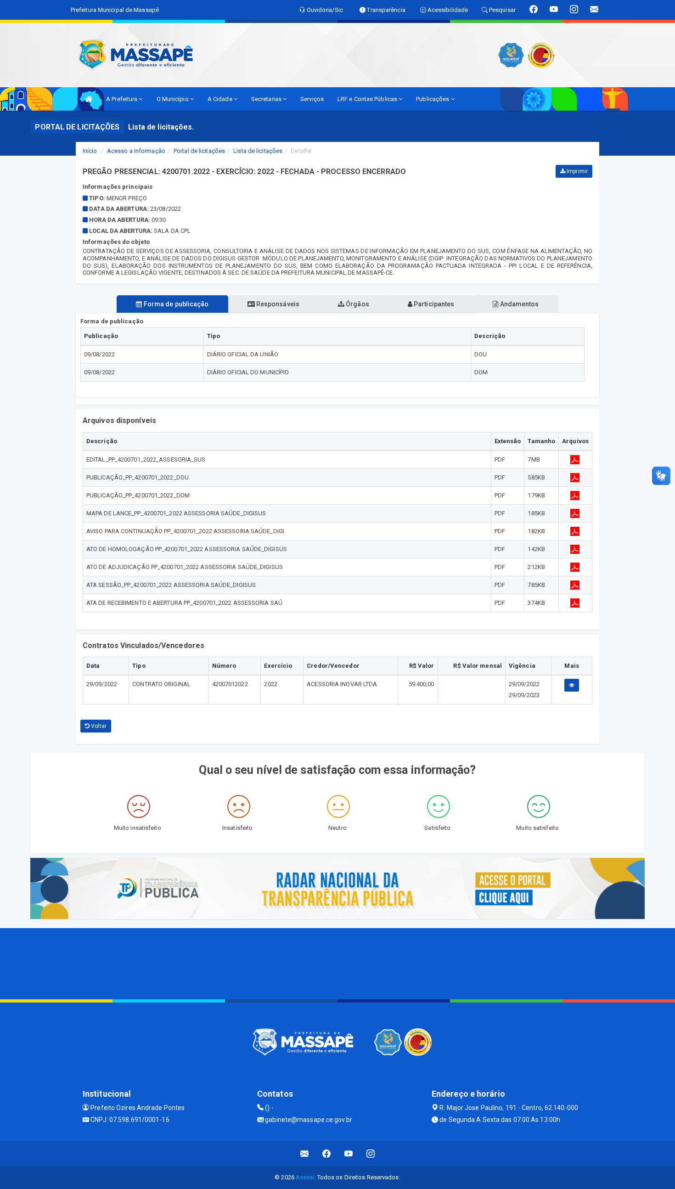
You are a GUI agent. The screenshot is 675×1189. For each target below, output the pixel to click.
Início (90, 150)
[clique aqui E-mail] (305, 1153)
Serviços (312, 99)
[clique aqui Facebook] (327, 1153)
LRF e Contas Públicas (368, 99)
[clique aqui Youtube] (349, 1153)
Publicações (433, 99)
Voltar (98, 726)
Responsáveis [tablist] (277, 304)
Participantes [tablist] (433, 304)
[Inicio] (88, 99)
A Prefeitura (122, 99)
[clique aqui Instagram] (371, 1153)
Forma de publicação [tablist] (175, 304)
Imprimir (576, 171)
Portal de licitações (199, 150)
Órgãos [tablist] (356, 304)
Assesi (305, 1177)
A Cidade (221, 99)
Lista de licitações (257, 150)
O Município (173, 99)
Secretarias (267, 99)
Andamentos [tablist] (518, 304)
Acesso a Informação (136, 150)
